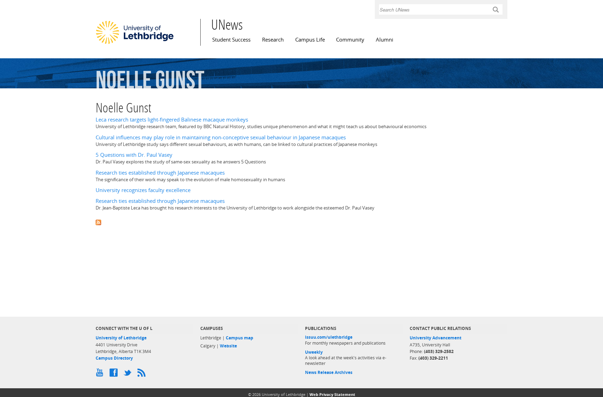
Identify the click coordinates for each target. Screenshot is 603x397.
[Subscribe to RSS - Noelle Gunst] (301, 222)
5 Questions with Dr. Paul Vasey (134, 155)
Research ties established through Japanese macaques (160, 172)
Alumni (384, 39)
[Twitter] (129, 374)
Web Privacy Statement (332, 394)
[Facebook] (115, 374)
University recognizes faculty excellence (143, 190)
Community (350, 39)
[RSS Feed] (142, 374)
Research (273, 39)
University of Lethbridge (121, 337)
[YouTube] (101, 374)
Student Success (231, 39)
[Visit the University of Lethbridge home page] (135, 44)
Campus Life (310, 39)
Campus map (239, 337)
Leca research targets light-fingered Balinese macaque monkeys (172, 119)
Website (228, 345)
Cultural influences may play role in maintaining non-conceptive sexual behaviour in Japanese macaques (221, 137)
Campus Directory (114, 358)
